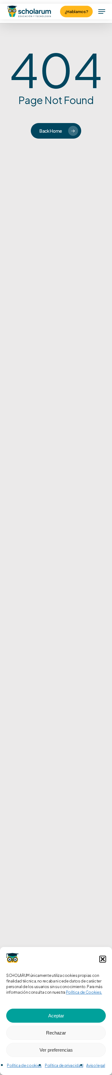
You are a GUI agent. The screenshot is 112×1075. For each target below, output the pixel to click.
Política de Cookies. (84, 992)
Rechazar (56, 1032)
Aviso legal (95, 1065)
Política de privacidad (64, 1065)
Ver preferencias (56, 1050)
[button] (103, 959)
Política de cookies (24, 1065)
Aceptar (56, 1015)
